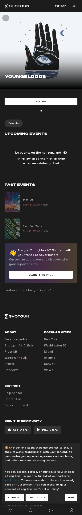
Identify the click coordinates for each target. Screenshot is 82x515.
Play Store (50, 429)
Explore (60, 6)
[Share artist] (74, 6)
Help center (13, 393)
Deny (71, 497)
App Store (20, 429)
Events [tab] (13, 123)
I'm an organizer (17, 339)
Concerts (11, 370)
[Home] (17, 6)
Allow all (14, 497)
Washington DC (55, 345)
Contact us (13, 399)
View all (49, 370)
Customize (35, 497)
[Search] (31, 510)
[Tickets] (51, 510)
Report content (16, 405)
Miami (48, 352)
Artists (9, 364)
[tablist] (41, 123)
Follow (41, 101)
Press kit (11, 352)
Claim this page (41, 275)
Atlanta (49, 358)
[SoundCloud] (41, 110)
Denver (49, 364)
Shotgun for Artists (19, 345)
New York (51, 339)
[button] (41, 101)
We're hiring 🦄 (16, 358)
